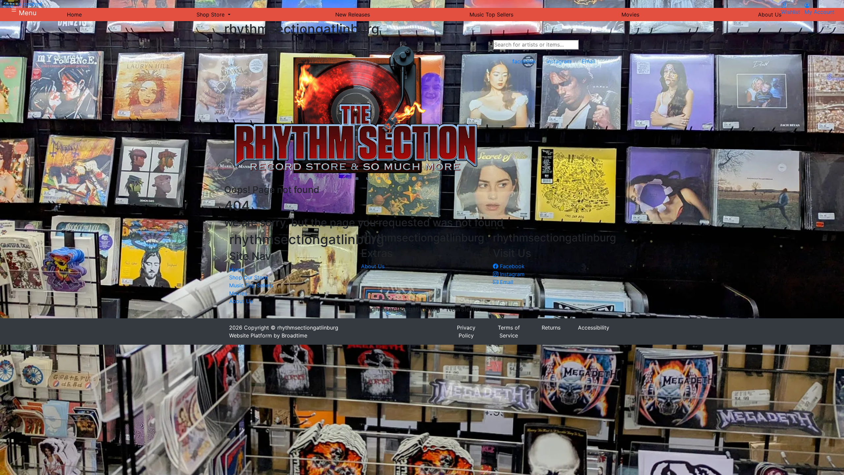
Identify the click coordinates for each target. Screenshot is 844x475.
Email (505, 282)
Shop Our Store (248, 277)
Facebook (511, 266)
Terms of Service (509, 331)
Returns (551, 327)
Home (236, 269)
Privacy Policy (466, 331)
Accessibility (593, 327)
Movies (238, 293)
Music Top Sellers (251, 285)
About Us (241, 301)
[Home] (356, 111)
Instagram (511, 274)
